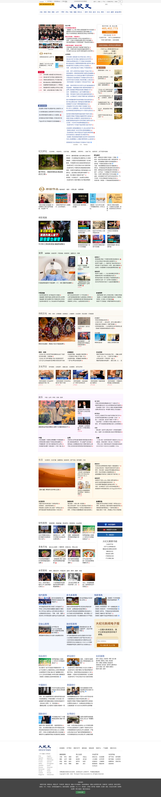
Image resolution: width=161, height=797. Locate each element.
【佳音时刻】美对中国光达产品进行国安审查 (79, 132)
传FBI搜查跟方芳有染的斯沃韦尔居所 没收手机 (86, 690)
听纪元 (80, 12)
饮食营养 (53, 253)
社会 (65, 763)
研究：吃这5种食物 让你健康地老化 (104, 472)
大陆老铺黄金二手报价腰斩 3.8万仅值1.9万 (51, 698)
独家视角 (98, 594)
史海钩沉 (65, 314)
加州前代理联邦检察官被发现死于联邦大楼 (79, 114)
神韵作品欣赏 (98, 342)
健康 (112, 12)
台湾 (57, 12)
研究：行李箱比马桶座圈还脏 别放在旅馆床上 (80, 510)
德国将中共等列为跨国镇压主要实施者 (78, 31)
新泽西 (98, 660)
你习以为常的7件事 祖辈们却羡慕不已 (105, 261)
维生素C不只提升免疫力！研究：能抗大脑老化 (107, 265)
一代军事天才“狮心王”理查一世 (76, 356)
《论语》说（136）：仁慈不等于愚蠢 (106, 356)
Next (61, 32)
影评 (61, 397)
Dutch (48, 765)
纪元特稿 (51, 151)
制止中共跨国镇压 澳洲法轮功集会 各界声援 (79, 33)
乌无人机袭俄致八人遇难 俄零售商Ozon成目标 (80, 139)
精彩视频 (43, 217)
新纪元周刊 (117, 784)
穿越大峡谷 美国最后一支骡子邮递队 (105, 324)
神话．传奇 (52, 314)
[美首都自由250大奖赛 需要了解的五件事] (51, 32)
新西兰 (111, 666)
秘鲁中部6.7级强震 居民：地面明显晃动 (50, 725)
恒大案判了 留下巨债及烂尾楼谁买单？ (50, 667)
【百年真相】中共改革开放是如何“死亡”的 (46, 382)
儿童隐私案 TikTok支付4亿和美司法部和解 (79, 705)
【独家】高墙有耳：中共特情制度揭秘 (106, 609)
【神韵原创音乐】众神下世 (46, 57)
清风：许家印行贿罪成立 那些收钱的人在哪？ (86, 661)
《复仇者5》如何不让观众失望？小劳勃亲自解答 (108, 430)
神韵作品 (49, 784)
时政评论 (59, 151)
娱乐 (94, 12)
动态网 (73, 789)
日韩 (57, 397)
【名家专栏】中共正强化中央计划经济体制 (80, 676)
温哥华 (109, 664)
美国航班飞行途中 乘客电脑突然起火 (77, 104)
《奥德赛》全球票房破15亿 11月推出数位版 (84, 427)
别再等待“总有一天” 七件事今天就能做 (105, 279)
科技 (90, 12)
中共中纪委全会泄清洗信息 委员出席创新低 (58, 690)
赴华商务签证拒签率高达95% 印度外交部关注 (79, 110)
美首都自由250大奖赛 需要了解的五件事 (51, 41)
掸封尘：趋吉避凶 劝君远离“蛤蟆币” (77, 172)
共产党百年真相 (103, 151)
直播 (78, 253)
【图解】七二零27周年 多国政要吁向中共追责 (80, 29)
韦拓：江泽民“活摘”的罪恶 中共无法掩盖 (105, 174)
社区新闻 (100, 656)
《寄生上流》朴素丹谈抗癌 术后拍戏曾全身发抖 (109, 444)
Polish (48, 771)
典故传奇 (101, 763)
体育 (61, 763)
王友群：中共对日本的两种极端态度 (77, 122)
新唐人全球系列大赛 (113, 342)
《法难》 (105, 51)
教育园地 (94, 763)
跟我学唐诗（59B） (103, 70)
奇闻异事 (52, 523)
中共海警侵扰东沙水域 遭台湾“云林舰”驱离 (80, 734)
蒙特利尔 (114, 664)
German (49, 761)
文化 (98, 12)
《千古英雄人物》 (110, 558)
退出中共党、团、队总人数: (109, 26)
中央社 (49, 786)
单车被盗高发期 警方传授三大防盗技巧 (50, 606)
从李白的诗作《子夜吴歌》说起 (104, 358)
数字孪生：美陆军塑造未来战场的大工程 (79, 672)
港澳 (70, 759)
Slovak (40, 771)
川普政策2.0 (77, 36)
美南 (106, 660)
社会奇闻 (79, 523)
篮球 (68, 571)
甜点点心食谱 (53, 547)
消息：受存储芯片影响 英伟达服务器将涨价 (79, 94)
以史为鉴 (66, 151)
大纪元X (111, 535)
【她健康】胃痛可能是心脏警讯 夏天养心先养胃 (52, 297)
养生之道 (75, 547)
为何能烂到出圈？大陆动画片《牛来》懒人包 (51, 446)
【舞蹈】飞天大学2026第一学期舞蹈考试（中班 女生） (97, 206)
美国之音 (67, 784)
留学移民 (79, 460)
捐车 (95, 1)
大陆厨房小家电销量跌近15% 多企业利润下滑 (79, 128)
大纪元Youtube (111, 530)
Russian (41, 767)
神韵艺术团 (43, 784)
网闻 (70, 763)
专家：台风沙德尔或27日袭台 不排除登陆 (78, 67)
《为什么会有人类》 (109, 53)
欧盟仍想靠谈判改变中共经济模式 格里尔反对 (79, 120)
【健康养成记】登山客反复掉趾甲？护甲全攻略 (84, 283)
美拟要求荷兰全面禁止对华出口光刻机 (77, 65)
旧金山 (101, 658)
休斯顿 (105, 662)
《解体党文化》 (109, 551)
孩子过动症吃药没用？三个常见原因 (77, 295)
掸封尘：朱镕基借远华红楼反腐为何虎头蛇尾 (106, 167)
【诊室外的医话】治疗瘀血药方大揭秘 (49, 295)
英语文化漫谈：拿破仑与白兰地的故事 (51, 344)
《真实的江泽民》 (110, 553)
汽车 (84, 460)
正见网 (102, 786)
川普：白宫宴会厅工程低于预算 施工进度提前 (79, 96)
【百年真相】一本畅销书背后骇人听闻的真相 (114, 382)
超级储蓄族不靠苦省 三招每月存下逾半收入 (107, 474)
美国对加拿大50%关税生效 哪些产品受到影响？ (80, 75)
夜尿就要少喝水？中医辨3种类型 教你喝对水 (107, 259)
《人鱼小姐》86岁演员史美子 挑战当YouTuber (108, 440)
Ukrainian (50, 767)
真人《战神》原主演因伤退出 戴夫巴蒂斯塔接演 (108, 432)
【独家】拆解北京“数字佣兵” (103, 613)
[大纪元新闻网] (80, 6)
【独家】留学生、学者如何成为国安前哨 (107, 611)
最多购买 (62, 189)
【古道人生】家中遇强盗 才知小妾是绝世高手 (51, 358)
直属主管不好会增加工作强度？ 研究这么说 (108, 503)
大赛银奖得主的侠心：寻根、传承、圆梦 (51, 613)
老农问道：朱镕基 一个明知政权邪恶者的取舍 (106, 180)
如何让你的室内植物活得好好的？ (104, 482)
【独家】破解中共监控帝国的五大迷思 (106, 615)
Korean (41, 760)
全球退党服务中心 (57, 786)
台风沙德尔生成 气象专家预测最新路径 (78, 732)
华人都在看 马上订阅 (107, 645)
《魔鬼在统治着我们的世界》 (110, 549)
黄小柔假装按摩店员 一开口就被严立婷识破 (79, 442)
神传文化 (94, 757)
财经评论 (80, 151)
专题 (71, 12)
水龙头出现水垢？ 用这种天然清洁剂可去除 (107, 468)
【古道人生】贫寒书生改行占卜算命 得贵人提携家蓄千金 (105, 91)
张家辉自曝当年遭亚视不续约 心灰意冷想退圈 (84, 411)
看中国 (93, 786)
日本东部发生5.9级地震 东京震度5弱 (77, 134)
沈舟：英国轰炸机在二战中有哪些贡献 (77, 92)
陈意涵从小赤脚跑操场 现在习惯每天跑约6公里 (80, 444)
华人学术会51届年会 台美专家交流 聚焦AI (51, 611)
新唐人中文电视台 (76, 784)
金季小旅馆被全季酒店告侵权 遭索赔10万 (78, 89)
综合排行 (43, 656)
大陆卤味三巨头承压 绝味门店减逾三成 (77, 106)
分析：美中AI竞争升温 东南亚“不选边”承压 (79, 71)
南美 (100, 668)
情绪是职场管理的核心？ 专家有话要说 (106, 507)
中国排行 (43, 684)
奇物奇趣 (58, 523)
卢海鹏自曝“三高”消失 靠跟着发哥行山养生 (50, 444)
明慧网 (98, 786)
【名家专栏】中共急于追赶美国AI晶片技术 (79, 125)
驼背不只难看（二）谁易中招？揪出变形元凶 (107, 263)
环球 (54, 397)
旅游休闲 (66, 460)
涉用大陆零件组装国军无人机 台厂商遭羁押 (86, 718)
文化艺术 (95, 754)
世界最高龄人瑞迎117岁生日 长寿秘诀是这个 (88, 537)
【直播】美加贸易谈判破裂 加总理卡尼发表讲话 (80, 137)
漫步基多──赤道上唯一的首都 (76, 503)
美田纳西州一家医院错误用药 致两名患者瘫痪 (79, 73)
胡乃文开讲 (79, 367)
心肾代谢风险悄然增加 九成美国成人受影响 (79, 297)
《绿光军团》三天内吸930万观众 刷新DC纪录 (107, 421)
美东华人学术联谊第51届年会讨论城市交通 (51, 615)
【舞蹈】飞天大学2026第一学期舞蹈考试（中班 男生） (46, 65)
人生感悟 (94, 759)
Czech (48, 769)
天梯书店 (104, 784)
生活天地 (112, 754)
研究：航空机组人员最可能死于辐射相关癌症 (108, 505)
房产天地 (72, 460)
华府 (110, 658)
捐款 (99, 1)
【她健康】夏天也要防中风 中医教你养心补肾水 (52, 299)
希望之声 (55, 784)
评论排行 (97, 155)
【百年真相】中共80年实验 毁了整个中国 (63, 382)
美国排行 (71, 684)
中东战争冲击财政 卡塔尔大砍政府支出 (78, 38)
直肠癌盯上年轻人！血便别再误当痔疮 (78, 301)
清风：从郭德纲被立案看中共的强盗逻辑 (105, 161)
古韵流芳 (58, 367)
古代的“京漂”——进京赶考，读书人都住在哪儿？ (108, 322)
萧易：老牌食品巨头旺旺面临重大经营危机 (105, 170)
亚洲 (104, 668)
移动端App (57, 1)
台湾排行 (71, 713)
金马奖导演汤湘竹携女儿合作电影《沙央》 (106, 417)
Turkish (41, 773)
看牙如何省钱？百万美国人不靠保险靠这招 (106, 277)
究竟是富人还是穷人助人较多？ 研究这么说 (50, 507)
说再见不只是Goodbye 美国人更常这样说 (106, 480)
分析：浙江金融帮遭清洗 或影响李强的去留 (52, 696)
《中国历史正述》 (110, 556)
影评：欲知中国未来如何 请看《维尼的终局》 (106, 159)
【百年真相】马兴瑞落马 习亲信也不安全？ (79, 82)
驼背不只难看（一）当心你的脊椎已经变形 (106, 273)
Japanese (49, 758)
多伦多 (104, 664)
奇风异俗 (72, 523)
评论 (66, 12)
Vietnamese (50, 774)
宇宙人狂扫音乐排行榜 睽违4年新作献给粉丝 (80, 446)
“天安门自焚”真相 (106, 40)
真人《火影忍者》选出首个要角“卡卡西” (106, 419)
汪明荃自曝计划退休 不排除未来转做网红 (50, 442)
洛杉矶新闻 (71, 623)
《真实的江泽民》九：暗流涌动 (48, 703)
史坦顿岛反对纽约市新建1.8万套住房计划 (50, 118)
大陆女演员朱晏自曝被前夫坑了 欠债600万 (106, 403)
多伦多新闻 (71, 594)
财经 (86, 12)
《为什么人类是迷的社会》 (110, 49)
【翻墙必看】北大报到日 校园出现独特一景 (52, 705)
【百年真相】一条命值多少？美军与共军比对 (80, 382)
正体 (63, 1)
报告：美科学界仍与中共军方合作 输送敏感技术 (80, 85)
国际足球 (56, 571)
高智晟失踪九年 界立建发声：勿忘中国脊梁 (85, 629)
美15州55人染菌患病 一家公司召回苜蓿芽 (78, 108)
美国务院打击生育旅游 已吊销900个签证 (78, 142)
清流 (107, 786)
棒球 (72, 571)
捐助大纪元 (113, 748)
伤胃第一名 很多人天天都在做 (104, 299)
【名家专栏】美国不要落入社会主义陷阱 (79, 667)
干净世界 (61, 784)
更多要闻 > (76, 144)
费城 (100, 662)
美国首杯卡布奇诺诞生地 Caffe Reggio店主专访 (107, 488)
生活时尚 (47, 460)
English (49, 756)
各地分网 (118, 12)
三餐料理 (61, 547)
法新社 (41, 786)
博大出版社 (79, 789)
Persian (49, 773)
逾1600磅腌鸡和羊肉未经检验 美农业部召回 (79, 99)
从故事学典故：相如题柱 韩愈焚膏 (77, 354)
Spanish (41, 758)
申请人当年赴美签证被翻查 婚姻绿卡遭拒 (51, 609)
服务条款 (84, 748)
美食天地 (43, 546)
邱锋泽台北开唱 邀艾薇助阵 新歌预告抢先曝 (79, 440)
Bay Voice (78, 786)
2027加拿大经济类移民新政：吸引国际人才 (79, 613)
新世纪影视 (66, 786)
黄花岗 (84, 786)
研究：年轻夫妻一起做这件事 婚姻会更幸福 (107, 470)
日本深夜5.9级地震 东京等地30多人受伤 (78, 57)
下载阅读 (85, 144)
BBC (45, 786)
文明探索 (58, 314)
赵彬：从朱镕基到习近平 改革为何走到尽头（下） (107, 176)
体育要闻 (43, 570)
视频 (75, 12)
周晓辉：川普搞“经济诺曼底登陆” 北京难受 (80, 674)
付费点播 (73, 189)
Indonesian (50, 760)
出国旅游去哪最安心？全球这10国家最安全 (79, 507)
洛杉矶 (106, 658)
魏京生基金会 (86, 789)
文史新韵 (71, 367)
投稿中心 (98, 748)
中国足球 (62, 571)
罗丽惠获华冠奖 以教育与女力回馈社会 (78, 644)
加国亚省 (98, 664)
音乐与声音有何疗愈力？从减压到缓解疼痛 (106, 282)
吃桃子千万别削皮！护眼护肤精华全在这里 (108, 301)
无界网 (119, 786)
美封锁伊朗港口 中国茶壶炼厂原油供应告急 (79, 42)
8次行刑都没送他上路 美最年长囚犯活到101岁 (45, 537)
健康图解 (47, 253)
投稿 (116, 1)
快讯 (42, 72)
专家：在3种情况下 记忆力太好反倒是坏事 (106, 486)
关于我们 (49, 1)
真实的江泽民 (78, 45)
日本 (104, 666)
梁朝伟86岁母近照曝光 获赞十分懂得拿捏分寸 (53, 427)
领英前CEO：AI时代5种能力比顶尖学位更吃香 (59, 537)
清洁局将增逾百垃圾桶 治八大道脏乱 (49, 115)
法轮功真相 (116, 40)
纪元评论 (43, 151)
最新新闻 (63, 754)
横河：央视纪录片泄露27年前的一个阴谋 (105, 157)
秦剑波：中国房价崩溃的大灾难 (102, 163)
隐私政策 (91, 748)
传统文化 (102, 67)
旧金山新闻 (44, 623)
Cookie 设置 (80, 792)
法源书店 (110, 784)
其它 (84, 763)
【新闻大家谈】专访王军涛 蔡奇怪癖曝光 (78, 130)
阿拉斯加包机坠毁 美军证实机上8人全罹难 (51, 730)
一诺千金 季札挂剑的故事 (74, 360)
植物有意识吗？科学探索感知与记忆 (105, 275)
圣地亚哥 (110, 662)
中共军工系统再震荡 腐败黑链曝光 (52, 244)
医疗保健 (111, 759)
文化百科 (78, 314)
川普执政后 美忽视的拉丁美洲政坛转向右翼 (79, 77)
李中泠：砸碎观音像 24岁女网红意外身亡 (78, 155)
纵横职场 (60, 460)
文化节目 (43, 366)
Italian (40, 763)
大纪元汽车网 (112, 786)
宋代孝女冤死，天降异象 (45, 356)
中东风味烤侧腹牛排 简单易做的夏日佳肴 (44, 561)
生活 (108, 12)
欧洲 (97, 668)
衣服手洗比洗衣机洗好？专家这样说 (48, 503)
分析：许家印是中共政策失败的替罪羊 (78, 49)
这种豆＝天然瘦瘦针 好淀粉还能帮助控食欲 (107, 267)
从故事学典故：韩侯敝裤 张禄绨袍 (77, 358)
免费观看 (81, 189)
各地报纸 (62, 748)
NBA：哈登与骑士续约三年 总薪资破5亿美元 (45, 584)
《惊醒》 (113, 51)
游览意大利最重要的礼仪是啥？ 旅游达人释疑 (84, 492)
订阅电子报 (110, 1)
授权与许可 (77, 748)
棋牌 (76, 571)
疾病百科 (66, 253)
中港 (46, 397)
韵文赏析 (84, 314)
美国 (45, 12)
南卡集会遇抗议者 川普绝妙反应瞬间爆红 (78, 102)
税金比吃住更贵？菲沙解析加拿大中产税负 (79, 615)
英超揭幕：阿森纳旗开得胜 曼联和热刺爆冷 (79, 87)
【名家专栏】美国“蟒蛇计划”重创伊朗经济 (80, 670)
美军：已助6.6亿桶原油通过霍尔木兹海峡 (78, 40)
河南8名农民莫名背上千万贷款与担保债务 (78, 61)
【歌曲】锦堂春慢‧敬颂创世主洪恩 (104, 328)
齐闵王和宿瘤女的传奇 (101, 320)
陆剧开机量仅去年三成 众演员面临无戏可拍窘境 (108, 405)
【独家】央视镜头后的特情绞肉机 (49, 676)
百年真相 (51, 367)
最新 (68, 189)
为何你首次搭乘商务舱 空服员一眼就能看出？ (107, 466)
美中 (97, 662)
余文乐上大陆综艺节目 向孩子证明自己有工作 (107, 415)
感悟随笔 (73, 151)
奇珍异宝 (65, 523)
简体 (66, 1)
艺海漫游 (91, 314)
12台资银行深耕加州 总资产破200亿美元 (79, 637)
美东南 (111, 660)
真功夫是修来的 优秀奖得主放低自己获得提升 (58, 600)
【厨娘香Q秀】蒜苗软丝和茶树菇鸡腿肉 (59, 561)
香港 (49, 12)
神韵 (102, 12)
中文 (40, 756)
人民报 (88, 786)
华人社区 (79, 754)
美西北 (103, 660)
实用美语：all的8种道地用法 (46, 505)
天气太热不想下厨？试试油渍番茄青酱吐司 (88, 561)
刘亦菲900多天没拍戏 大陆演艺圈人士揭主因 (79, 80)
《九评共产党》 (102, 37)
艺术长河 (94, 766)
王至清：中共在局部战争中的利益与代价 (105, 178)
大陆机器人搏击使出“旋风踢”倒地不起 (77, 47)
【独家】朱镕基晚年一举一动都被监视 (106, 606)
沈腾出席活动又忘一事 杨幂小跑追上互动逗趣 (107, 409)
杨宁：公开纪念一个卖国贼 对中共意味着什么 (106, 172)
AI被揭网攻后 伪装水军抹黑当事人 (77, 698)
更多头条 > (51, 49)
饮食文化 (68, 547)
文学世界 (101, 759)
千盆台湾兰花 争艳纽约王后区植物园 (49, 121)
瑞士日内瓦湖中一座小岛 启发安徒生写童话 (79, 505)
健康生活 (73, 253)
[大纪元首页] (45, 750)
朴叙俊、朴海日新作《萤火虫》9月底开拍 (107, 442)
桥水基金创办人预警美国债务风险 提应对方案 (79, 63)
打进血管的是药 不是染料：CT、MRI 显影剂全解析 (55, 283)
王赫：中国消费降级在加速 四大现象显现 (105, 165)
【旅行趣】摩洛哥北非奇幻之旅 (49, 489)
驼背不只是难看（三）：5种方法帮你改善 (83, 267)
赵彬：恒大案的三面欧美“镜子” (75, 175)
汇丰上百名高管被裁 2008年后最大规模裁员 (52, 674)
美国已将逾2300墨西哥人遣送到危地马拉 (78, 118)
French (41, 761)
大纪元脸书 (111, 524)
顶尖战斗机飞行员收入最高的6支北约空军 (78, 59)
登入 (120, 1)
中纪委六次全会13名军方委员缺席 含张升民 (79, 51)
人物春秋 (71, 314)
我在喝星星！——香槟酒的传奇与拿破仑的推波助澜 (84, 342)
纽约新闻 (43, 106)
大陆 (41, 12)
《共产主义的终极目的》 (114, 37)
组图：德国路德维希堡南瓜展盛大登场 (73, 537)
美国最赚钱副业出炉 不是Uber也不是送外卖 (80, 696)
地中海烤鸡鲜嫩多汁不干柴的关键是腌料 (73, 561)
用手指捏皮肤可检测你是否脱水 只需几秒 (50, 510)
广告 (103, 1)
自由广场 (87, 151)
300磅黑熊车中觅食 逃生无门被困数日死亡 (51, 672)
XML (81, 144)
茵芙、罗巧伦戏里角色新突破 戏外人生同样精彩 (108, 424)
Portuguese (50, 763)
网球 (50, 571)
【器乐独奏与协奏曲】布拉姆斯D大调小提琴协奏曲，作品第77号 (46, 206)
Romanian (41, 769)
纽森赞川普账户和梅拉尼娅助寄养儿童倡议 (79, 116)
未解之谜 (65, 367)
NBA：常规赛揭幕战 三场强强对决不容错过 (88, 584)
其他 (80, 571)
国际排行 (43, 713)
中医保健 (60, 253)
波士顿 (114, 658)
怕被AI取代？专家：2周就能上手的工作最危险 (108, 510)
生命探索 (101, 757)
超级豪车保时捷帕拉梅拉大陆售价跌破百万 (51, 701)
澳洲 (107, 666)
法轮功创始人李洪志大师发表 (110, 45)
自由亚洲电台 (85, 784)
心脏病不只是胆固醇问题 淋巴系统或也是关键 (80, 299)
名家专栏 (94, 151)
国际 (53, 12)
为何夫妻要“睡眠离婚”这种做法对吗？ (105, 484)
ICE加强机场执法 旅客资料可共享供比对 (50, 111)
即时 (62, 12)
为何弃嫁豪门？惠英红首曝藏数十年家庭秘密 (51, 440)
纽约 (97, 658)
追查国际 (72, 786)
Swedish (41, 765)
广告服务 (105, 748)
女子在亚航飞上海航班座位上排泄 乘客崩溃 (52, 670)
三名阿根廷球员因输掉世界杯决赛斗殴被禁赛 (59, 584)
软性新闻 (43, 522)
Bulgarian (41, 774)
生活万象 (53, 460)
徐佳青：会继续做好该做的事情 (76, 609)
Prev (40, 32)
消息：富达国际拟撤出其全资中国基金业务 (51, 727)
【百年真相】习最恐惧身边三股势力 (97, 382)
